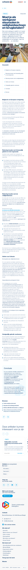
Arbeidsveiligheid (7, 551)
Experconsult (6, 471)
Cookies (18, 567)
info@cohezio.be (7, 521)
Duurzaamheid (6, 536)
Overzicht (5, 530)
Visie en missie (6, 534)
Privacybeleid (15, 567)
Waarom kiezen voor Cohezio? (10, 532)
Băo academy (6, 468)
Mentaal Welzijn (6, 547)
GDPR (11, 567)
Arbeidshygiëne (6, 553)
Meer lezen (4, 465)
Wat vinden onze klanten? (9, 538)
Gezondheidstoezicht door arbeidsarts (12, 545)
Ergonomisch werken (8, 549)
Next (7, 434)
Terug (5, 8)
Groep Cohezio (6, 540)
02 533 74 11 (6, 518)
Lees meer (20, 453)
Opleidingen (6, 555)
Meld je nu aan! (7, 495)
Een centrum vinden (10, 524)
